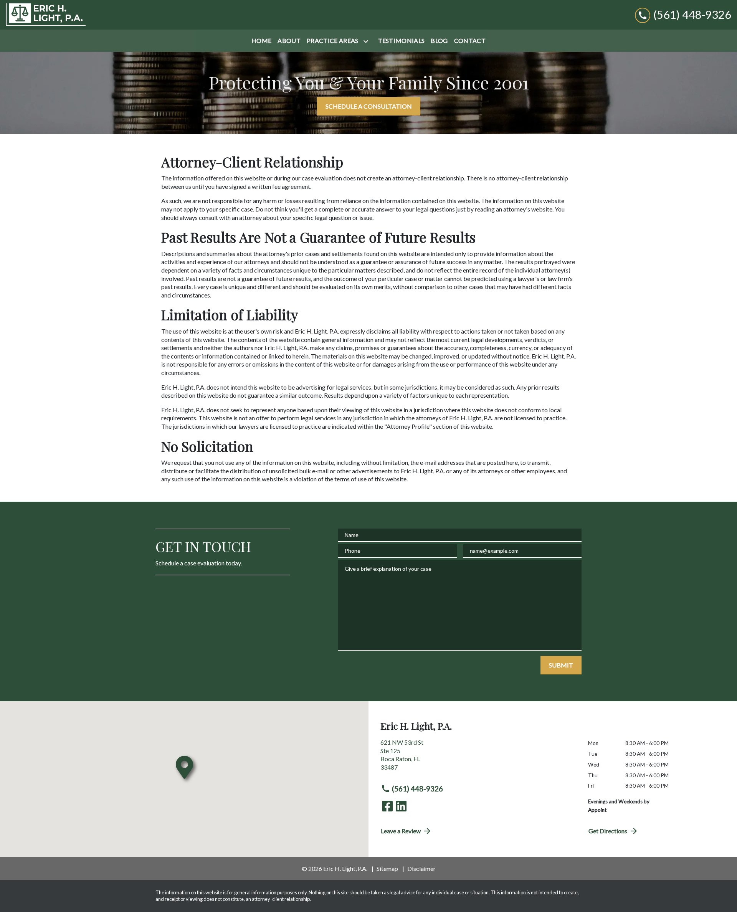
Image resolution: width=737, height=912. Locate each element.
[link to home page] (46, 14)
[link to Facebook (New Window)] (387, 806)
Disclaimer (421, 868)
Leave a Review (401, 830)
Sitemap (387, 868)
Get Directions (607, 830)
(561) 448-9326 (417, 788)
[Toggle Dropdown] (367, 41)
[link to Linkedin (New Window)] (401, 806)
